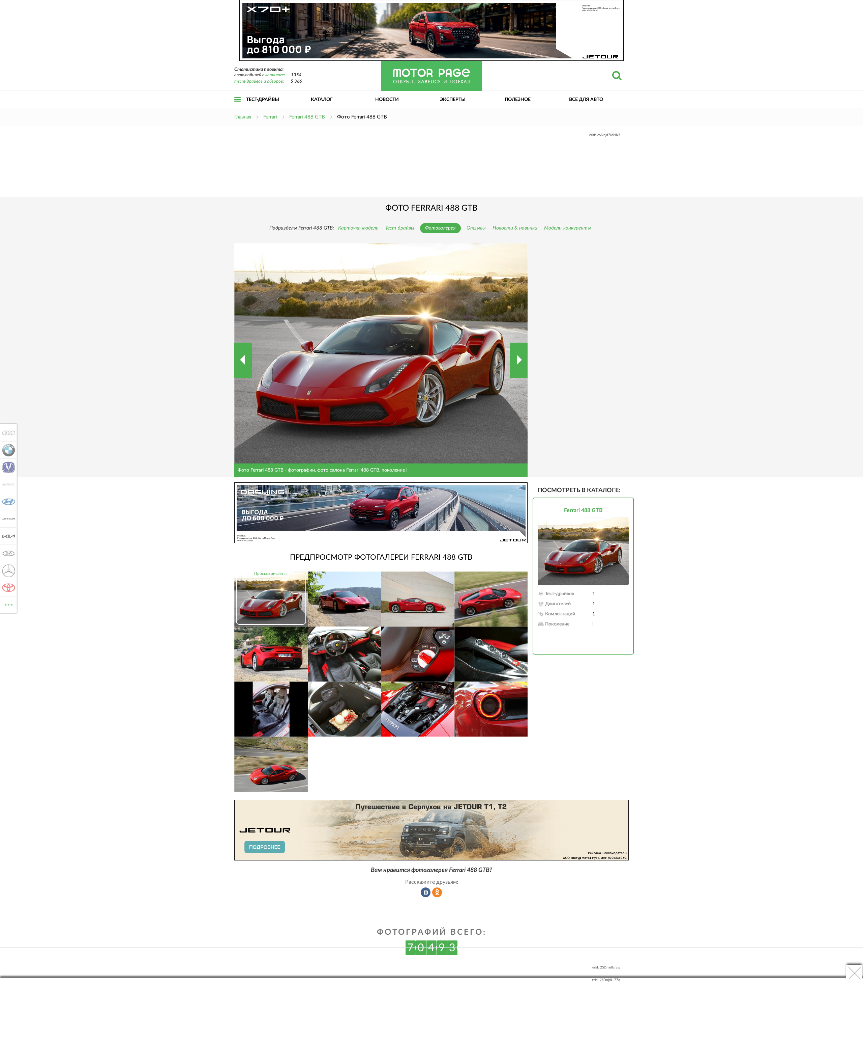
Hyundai (6, 501)
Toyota (6, 587)
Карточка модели (358, 228)
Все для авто (586, 99)
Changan (6, 467)
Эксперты (453, 99)
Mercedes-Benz (6, 570)
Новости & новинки (515, 228)
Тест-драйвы (262, 99)
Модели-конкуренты (567, 228)
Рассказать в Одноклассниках (437, 892)
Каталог (322, 99)
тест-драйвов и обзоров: (259, 81)
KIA (6, 536)
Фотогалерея (440, 228)
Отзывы (476, 228)
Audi (6, 432)
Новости (387, 99)
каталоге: (275, 75)
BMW (6, 450)
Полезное (518, 99)
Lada (6, 553)
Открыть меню (237, 107)
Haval (6, 484)
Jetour (6, 518)
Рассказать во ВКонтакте (426, 892)
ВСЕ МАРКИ (8, 602)
